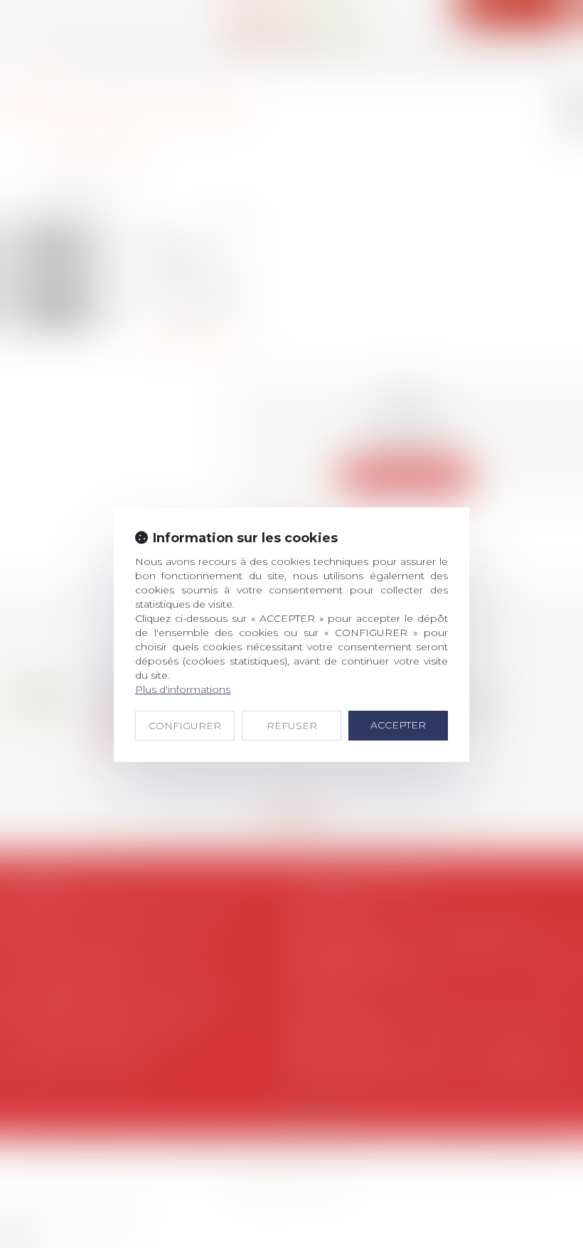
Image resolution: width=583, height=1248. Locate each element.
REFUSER (292, 725)
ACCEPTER (398, 725)
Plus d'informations (182, 689)
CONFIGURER (185, 725)
